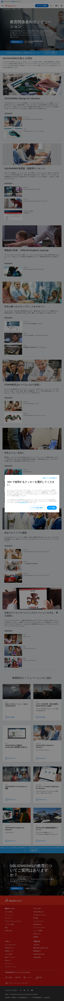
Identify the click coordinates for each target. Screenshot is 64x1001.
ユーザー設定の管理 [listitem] (36, 507)
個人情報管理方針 (23, 502)
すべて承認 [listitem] (52, 507)
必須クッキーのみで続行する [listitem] (50, 478)
